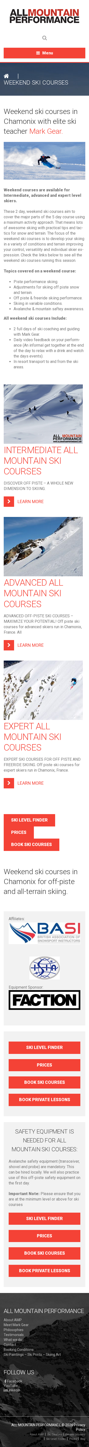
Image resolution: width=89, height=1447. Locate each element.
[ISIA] (44, 968)
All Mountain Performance (36, 1425)
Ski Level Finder (44, 1047)
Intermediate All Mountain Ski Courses (41, 461)
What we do (13, 1340)
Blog (82, 1439)
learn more (31, 501)
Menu (47, 53)
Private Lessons (75, 1434)
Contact (10, 1345)
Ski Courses (54, 1434)
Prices (44, 1065)
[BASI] (44, 933)
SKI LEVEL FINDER (29, 820)
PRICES (18, 832)
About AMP (13, 1320)
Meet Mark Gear (16, 1325)
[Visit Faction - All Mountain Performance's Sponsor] (44, 999)
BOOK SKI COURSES (31, 844)
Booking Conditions (19, 1350)
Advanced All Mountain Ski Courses (33, 593)
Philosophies (13, 1330)
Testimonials (14, 1335)
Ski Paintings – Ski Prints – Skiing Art (32, 1355)
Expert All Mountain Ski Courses (32, 737)
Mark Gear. (46, 131)
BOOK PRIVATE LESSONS (44, 1099)
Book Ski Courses (44, 1082)
